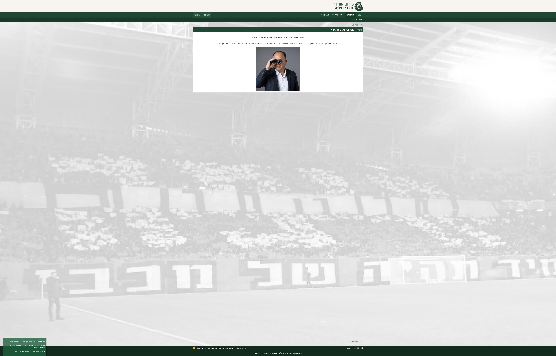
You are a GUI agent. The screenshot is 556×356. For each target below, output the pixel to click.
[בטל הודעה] (5, 340)
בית (359, 14)
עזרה (204, 348)
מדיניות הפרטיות (214, 348)
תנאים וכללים (228, 348)
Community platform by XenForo (278, 353)
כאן (33, 348)
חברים (326, 14)
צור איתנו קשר (241, 348)
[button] (333, 15)
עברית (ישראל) (351, 348)
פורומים (350, 14)
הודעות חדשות (357, 20)
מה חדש (338, 14)
